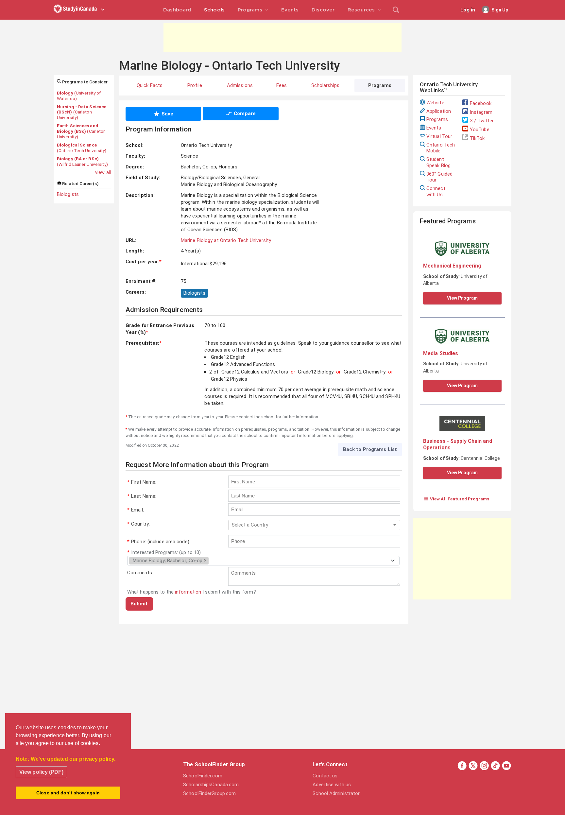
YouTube (479, 129)
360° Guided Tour (439, 177)
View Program (462, 298)
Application (438, 111)
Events (433, 128)
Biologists (68, 194)
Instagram (481, 112)
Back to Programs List (370, 449)
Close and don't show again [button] (68, 792)
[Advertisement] (282, 37)
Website (435, 103)
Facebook (480, 103)
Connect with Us (435, 191)
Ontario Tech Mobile (440, 148)
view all (103, 172)
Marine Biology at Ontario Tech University (226, 240)
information (188, 592)
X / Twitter (482, 121)
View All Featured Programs (456, 498)
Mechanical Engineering (452, 266)
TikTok (477, 138)
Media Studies (440, 353)
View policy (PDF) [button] (41, 772)
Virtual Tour (439, 136)
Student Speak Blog (438, 162)
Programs (437, 119)
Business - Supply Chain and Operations (457, 444)
